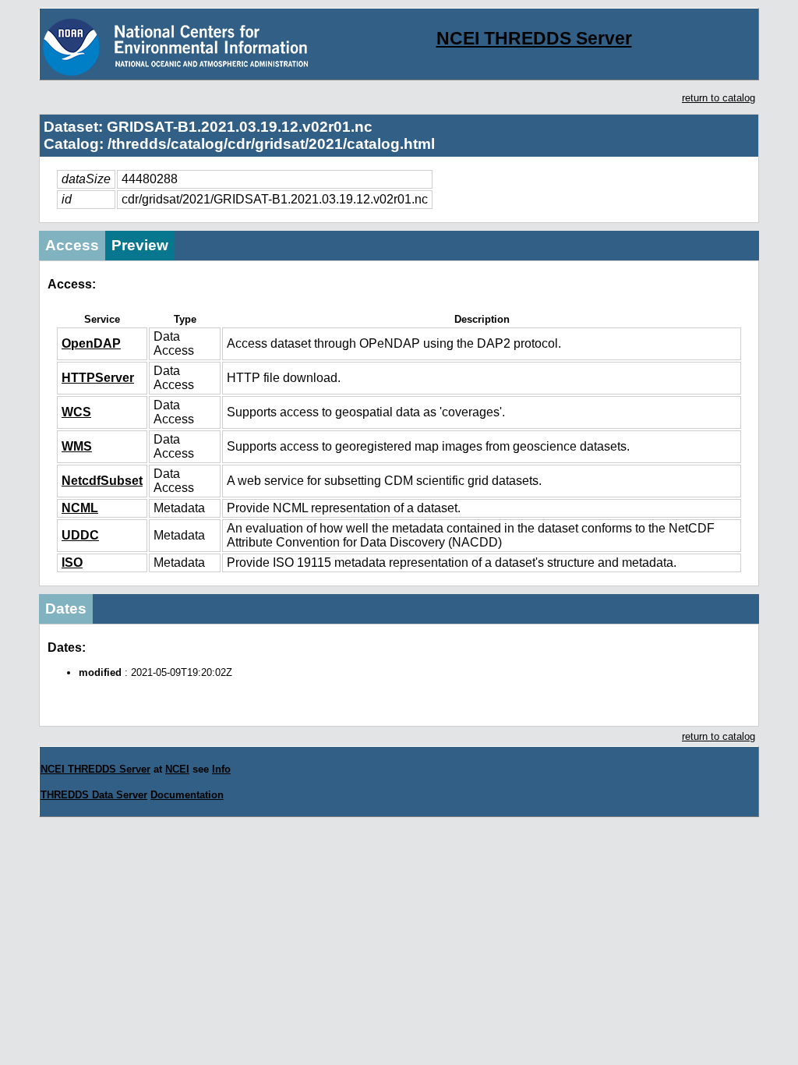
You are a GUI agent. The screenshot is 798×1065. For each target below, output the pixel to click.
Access (72, 245)
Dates (66, 608)
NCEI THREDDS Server (534, 38)
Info (221, 769)
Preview (139, 245)
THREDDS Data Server (94, 795)
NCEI (177, 769)
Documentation (187, 795)
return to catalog (718, 98)
